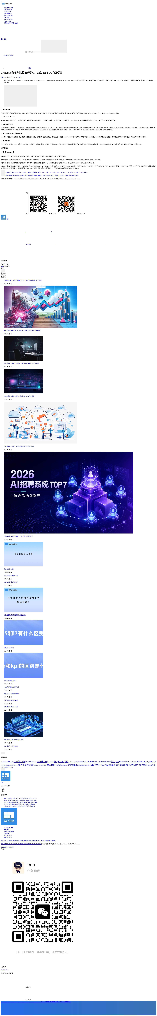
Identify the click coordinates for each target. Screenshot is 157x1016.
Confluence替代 (7, 762)
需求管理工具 (74, 765)
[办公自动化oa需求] (23, 566)
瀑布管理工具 (142, 762)
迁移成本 (42, 765)
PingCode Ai (7, 21)
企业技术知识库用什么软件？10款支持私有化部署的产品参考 (21, 363)
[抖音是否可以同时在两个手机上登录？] (23, 611)
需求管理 (64, 765)
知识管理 (6, 17)
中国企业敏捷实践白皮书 (11, 23)
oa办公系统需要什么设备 (11, 575)
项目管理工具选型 (128, 765)
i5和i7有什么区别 (9, 647)
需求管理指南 (8, 835)
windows (73, 761)
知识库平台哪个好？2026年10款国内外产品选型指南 (19, 446)
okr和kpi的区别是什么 (10, 680)
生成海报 (28, 244)
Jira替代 (20, 761)
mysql (50, 761)
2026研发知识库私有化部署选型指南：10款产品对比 (19, 396)
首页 (9, 55)
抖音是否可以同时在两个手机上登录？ (15, 615)
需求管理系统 (85, 765)
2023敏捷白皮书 (8, 827)
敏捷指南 (6, 829)
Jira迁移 (42, 761)
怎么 (134, 761)
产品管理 (15, 840)
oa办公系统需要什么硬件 (11, 582)
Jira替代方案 (7, 11)
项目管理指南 (8, 837)
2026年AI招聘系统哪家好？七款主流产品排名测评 (18, 536)
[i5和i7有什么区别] (23, 644)
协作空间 (37, 840)
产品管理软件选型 (106, 761)
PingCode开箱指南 (9, 831)
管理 (36, 765)
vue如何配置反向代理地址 (11, 687)
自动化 (42, 840)
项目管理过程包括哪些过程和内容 (14, 739)
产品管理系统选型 (93, 761)
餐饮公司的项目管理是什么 (12, 693)
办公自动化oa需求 (9, 569)
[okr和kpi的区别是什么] (23, 677)
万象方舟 (53, 840)
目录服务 (47, 840)
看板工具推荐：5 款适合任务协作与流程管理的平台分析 (20, 798)
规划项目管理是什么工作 (11, 707)
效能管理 (26, 840)
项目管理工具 (112, 765)
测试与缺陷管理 (8, 19)
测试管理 (32, 840)
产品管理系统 (82, 761)
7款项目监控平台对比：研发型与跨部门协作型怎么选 (19, 806)
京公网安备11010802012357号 (21, 844)
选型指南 (54, 765)
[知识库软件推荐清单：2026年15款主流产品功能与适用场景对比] (40, 327)
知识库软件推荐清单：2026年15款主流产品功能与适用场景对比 (22, 330)
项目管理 (97, 764)
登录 (2, 39)
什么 (115, 762)
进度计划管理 (8, 13)
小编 (2, 77)
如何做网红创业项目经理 (11, 746)
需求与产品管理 (8, 15)
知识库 (151, 761)
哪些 (122, 762)
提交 (2, 268)
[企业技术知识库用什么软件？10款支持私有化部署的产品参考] (23, 360)
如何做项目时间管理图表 (11, 700)
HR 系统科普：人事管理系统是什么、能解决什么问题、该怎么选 (22, 280)
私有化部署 (26, 765)
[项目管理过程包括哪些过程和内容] (23, 736)
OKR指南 (6, 833)
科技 (20, 77)
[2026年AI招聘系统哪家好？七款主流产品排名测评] (68, 533)
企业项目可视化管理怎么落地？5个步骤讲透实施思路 (19, 804)
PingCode (61, 761)
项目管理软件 (145, 765)
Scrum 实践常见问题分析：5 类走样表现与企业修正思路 (20, 800)
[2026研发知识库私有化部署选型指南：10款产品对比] (23, 393)
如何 (128, 762)
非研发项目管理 (8, 8)
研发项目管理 (8, 9)
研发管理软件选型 (13, 765)
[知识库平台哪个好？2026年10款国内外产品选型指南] (40, 443)
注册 (5, 39)
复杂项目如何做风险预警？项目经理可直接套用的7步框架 (20, 802)
